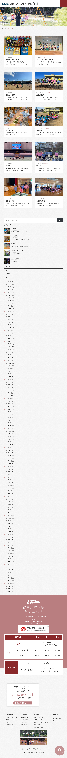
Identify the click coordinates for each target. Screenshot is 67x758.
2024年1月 (8, 360)
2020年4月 (8, 474)
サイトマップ (26, 749)
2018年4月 (8, 537)
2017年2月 (8, 572)
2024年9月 (8, 338)
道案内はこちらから (24, 703)
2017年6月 (8, 561)
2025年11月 (9, 303)
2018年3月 (8, 540)
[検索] (60, 220)
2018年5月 (8, 534)
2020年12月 (9, 455)
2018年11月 (9, 518)
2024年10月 (9, 336)
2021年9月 (8, 433)
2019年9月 (8, 493)
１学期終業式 (14, 236)
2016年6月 (8, 591)
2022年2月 (8, 420)
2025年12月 (9, 300)
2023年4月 (8, 382)
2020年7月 (8, 466)
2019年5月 (8, 501)
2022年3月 (8, 417)
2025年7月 (8, 311)
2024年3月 (8, 355)
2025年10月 (9, 306)
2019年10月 (9, 491)
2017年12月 (9, 548)
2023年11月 (9, 365)
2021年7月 (8, 436)
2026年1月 (8, 297)
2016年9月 (8, 586)
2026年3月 (8, 292)
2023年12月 (9, 363)
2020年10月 (9, 461)
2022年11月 (9, 395)
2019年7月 (8, 496)
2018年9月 (8, 523)
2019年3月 (8, 507)
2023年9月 (8, 371)
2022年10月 (9, 398)
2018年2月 (8, 542)
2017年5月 (8, 564)
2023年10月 (9, 368)
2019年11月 (9, 488)
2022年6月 (8, 409)
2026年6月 (8, 284)
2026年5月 (8, 287)
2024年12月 (9, 330)
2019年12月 (9, 485)
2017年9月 (8, 556)
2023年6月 (8, 376)
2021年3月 (8, 447)
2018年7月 (8, 529)
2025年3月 (8, 322)
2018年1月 (8, 545)
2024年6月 (8, 346)
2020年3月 (8, 477)
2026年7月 (8, 281)
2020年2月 (8, 480)
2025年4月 (8, 319)
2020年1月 (8, 482)
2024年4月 (8, 352)
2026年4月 (8, 289)
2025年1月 (8, 327)
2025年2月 (8, 325)
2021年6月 (8, 439)
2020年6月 (8, 469)
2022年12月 (9, 393)
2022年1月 (8, 423)
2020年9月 (8, 463)
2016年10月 (9, 583)
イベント (8, 271)
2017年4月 (8, 567)
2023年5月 (8, 379)
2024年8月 (8, 341)
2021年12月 (9, 425)
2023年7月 (8, 374)
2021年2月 (8, 450)
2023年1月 (8, 390)
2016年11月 (9, 580)
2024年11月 (9, 333)
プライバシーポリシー (38, 749)
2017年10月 (9, 553)
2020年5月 (8, 472)
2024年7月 (8, 344)
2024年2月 (8, 357)
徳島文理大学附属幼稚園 (23, 3)
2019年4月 (8, 504)
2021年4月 (8, 444)
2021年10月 (9, 431)
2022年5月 (8, 412)
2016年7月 (8, 588)
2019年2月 (8, 510)
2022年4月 (8, 414)
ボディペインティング (17, 250)
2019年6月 (8, 499)
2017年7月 (8, 559)
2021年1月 (8, 452)
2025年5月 (8, 317)
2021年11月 (9, 428)
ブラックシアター (16, 258)
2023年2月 (8, 387)
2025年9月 (8, 308)
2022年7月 (8, 406)
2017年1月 (8, 575)
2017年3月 (8, 569)
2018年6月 (8, 531)
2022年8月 (8, 404)
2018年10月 (9, 520)
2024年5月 (8, 349)
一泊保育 (13, 228)
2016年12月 (9, 578)
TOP (2, 28)
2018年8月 (8, 526)
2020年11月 (9, 458)
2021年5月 (8, 442)
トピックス (9, 273)
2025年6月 (8, 314)
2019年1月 (8, 512)
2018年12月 (9, 515)
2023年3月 (8, 384)
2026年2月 (8, 295)
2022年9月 (8, 401)
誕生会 (13, 243)
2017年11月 (9, 550)
